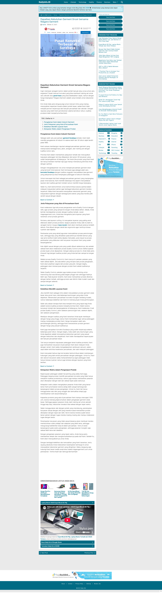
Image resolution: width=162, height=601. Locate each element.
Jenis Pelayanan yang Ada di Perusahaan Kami (61, 124)
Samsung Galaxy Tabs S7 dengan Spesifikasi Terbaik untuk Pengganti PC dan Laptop (60, 494)
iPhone (113, 144)
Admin (44, 24)
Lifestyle (73, 2)
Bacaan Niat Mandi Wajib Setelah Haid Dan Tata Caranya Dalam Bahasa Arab (109, 50)
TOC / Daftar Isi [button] (47, 118)
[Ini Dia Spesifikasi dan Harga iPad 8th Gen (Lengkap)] (74, 486)
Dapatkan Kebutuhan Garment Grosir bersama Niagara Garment (64, 20)
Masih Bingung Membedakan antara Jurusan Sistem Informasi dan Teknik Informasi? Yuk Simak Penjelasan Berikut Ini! (110, 89)
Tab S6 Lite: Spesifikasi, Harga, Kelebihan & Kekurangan (88, 493)
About (63, 583)
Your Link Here (110, 17)
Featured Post (103, 139)
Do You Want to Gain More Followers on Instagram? (110, 114)
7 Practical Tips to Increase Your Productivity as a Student (109, 72)
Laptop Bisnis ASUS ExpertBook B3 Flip (54, 503)
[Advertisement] (67, 70)
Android (101, 133)
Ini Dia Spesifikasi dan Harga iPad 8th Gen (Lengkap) (74, 492)
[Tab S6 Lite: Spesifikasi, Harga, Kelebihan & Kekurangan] (88, 486)
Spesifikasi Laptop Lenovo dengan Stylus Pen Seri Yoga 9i (110, 119)
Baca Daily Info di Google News (51, 542)
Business (107, 2)
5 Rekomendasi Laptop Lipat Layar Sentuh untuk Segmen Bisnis (110, 124)
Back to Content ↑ (47, 200)
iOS (100, 144)
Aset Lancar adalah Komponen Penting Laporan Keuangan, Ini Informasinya (108, 77)
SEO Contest (115, 150)
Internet (113, 142)
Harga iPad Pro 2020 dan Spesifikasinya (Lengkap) (45, 493)
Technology (82, 2)
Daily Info (83, 588)
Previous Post (89, 553)
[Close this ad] (161, 591)
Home (66, 2)
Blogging (114, 133)
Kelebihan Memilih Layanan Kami (56, 127)
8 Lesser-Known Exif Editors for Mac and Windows (110, 95)
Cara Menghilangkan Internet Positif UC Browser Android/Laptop (110, 110)
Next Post (45, 553)
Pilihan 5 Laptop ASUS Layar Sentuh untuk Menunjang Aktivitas (110, 105)
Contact (70, 583)
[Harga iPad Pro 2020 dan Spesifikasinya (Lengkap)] (47, 486)
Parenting (114, 147)
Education (114, 136)
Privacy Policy (79, 583)
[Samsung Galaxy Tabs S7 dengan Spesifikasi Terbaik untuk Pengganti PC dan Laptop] (60, 486)
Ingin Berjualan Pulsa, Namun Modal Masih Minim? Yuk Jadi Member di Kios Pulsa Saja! (110, 39)
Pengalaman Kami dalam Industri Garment (59, 122)
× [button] (122, 7)
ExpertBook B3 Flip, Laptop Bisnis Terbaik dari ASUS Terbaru (109, 45)
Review (101, 150)
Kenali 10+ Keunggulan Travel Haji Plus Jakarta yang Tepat (109, 100)
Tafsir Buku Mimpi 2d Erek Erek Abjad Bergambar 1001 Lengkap (109, 56)
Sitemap (88, 583)
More (114, 2)
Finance (99, 2)
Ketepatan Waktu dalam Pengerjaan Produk (60, 129)
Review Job (97, 583)
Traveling (114, 153)
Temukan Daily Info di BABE (50, 546)
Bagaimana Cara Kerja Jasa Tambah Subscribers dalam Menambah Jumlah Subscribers (110, 61)
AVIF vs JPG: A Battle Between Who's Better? (108, 67)
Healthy (91, 2)
